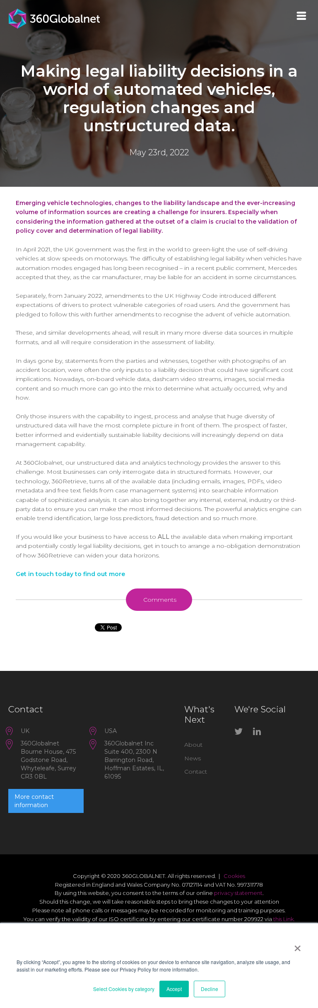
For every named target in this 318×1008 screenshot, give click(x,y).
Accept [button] (174, 988)
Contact (195, 771)
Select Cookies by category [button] (123, 988)
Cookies (234, 876)
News (192, 758)
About (193, 744)
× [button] (297, 945)
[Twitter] (240, 733)
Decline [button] (209, 988)
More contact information (34, 801)
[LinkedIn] (259, 733)
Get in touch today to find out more (70, 574)
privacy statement (238, 893)
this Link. (284, 919)
